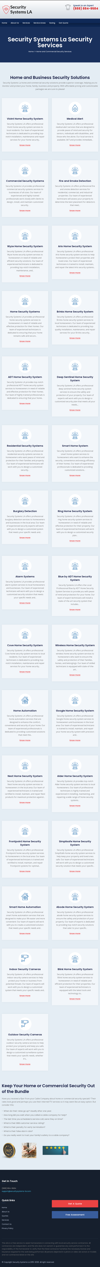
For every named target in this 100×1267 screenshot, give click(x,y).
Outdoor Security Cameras (25, 1034)
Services (26, 23)
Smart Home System (75, 446)
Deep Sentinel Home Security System (75, 378)
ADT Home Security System (25, 377)
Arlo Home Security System (75, 246)
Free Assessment (75, 1214)
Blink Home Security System (75, 969)
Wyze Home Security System (25, 246)
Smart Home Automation (25, 907)
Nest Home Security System (25, 776)
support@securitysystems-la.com (16, 1191)
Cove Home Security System (25, 645)
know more (25, 145)
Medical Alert (75, 118)
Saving (52, 23)
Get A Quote (75, 1203)
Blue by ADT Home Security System (75, 578)
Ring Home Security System (75, 511)
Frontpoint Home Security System (25, 843)
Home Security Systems (25, 311)
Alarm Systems (25, 576)
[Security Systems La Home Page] (17, 9)
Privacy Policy (7, 1228)
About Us (15, 23)
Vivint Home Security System (25, 118)
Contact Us (6, 1224)
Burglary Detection (25, 511)
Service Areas (40, 23)
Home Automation (25, 710)
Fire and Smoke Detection (75, 181)
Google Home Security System (75, 710)
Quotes (5, 1216)
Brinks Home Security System (75, 311)
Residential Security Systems (25, 446)
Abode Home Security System (75, 907)
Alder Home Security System (75, 776)
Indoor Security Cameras (25, 969)
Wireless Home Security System (75, 645)
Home (4, 23)
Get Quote (63, 23)
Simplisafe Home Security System (75, 843)
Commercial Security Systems (25, 181)
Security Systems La (21, 1262)
